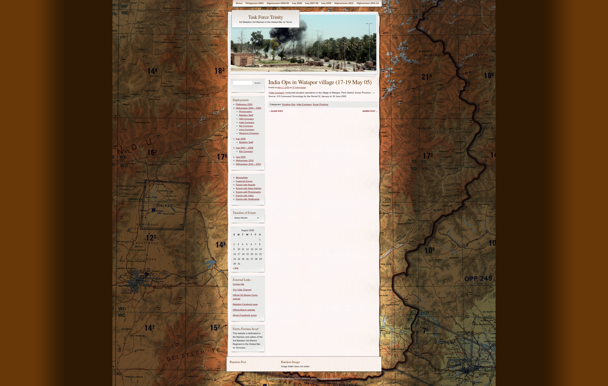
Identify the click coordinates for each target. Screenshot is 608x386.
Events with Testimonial (247, 199)
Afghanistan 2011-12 (368, 3)
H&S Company (246, 119)
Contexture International (330, 378)
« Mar (236, 268)
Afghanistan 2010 (343, 3)
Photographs (245, 111)
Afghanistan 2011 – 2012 (248, 164)
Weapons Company (249, 133)
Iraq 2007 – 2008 (244, 148)
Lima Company (246, 129)
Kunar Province (320, 104)
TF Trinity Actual (299, 87)
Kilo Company (246, 126)
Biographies (242, 177)
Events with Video (245, 195)
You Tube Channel (242, 289)
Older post (275, 111)
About (239, 3)
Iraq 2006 (297, 3)
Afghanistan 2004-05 (278, 3)
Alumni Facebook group (245, 315)
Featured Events (244, 181)
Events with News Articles (248, 188)
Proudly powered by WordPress (280, 378)
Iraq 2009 (326, 3)
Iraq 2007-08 (311, 3)
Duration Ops (288, 104)
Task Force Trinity (265, 16)
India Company (276, 92)
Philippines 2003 (254, 3)
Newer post (370, 111)
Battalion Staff (246, 115)
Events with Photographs (248, 192)
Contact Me (238, 284)
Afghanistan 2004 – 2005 (248, 108)
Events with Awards (245, 184)
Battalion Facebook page (245, 304)
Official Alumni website (244, 310)
